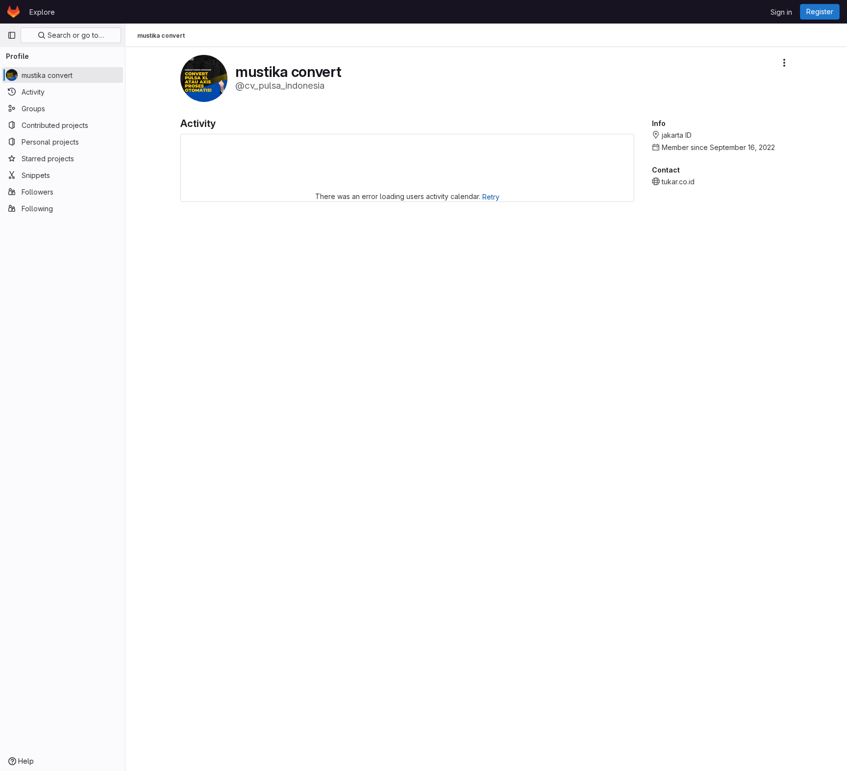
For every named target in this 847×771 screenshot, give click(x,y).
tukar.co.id (678, 181)
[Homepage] (13, 12)
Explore (42, 12)
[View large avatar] (203, 78)
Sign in (781, 12)
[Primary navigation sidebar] (12, 35)
